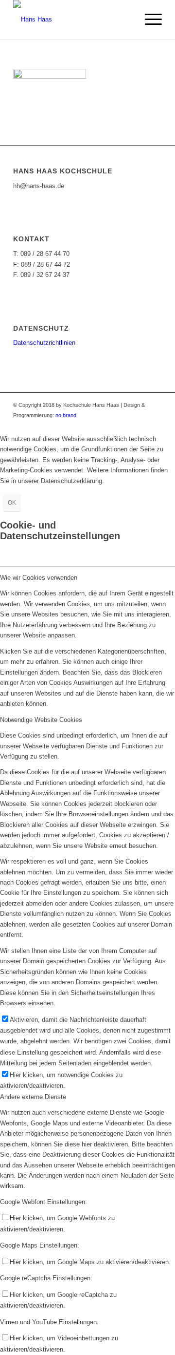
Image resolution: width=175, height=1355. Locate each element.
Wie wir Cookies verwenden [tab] (38, 577)
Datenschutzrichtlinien (44, 342)
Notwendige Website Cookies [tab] (41, 719)
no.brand (65, 415)
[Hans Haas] (72, 19)
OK (12, 502)
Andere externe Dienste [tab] (33, 1097)
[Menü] (148, 19)
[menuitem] (148, 19)
